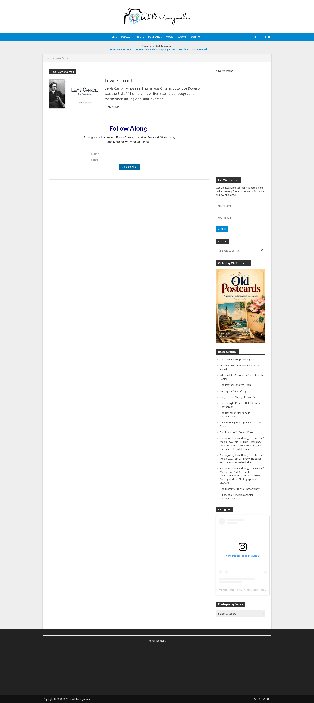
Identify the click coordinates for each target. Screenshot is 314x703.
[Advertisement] (240, 122)
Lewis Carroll (118, 80)
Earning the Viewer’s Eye (234, 391)
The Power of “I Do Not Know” (237, 432)
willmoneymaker (248, 589)
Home (113, 36)
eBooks (182, 36)
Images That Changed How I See (238, 397)
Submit (222, 228)
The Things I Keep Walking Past (238, 359)
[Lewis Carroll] (73, 93)
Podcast (126, 36)
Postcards (155, 36)
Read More (113, 107)
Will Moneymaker (227, 589)
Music (169, 36)
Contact (196, 36)
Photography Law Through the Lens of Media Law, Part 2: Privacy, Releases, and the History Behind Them (241, 458)
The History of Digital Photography (240, 488)
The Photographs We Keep (235, 384)
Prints (140, 36)
